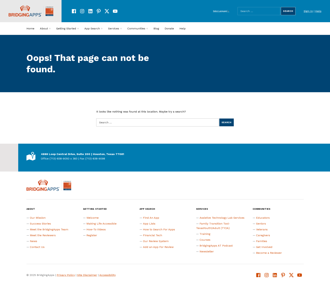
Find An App (151, 217)
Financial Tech (152, 235)
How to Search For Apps (159, 229)
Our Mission (38, 217)
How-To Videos (96, 229)
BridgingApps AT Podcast (216, 245)
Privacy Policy (66, 275)
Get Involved (264, 247)
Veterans (262, 229)
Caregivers (263, 235)
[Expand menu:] (50, 28)
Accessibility (107, 275)
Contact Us (37, 247)
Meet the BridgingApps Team (49, 229)
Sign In (308, 11)
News (33, 241)
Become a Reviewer (269, 252)
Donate (169, 28)
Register (91, 235)
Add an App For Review (158, 247)
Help (318, 11)
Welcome (92, 217)
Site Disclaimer (87, 275)
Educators (263, 217)
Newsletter (207, 251)
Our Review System (156, 241)
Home (30, 28)
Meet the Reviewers (43, 235)
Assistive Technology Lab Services (222, 217)
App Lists (149, 223)
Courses (205, 239)
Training (205, 234)
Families (261, 241)
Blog (156, 28)
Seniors (261, 223)
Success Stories (40, 223)
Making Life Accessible (101, 223)
